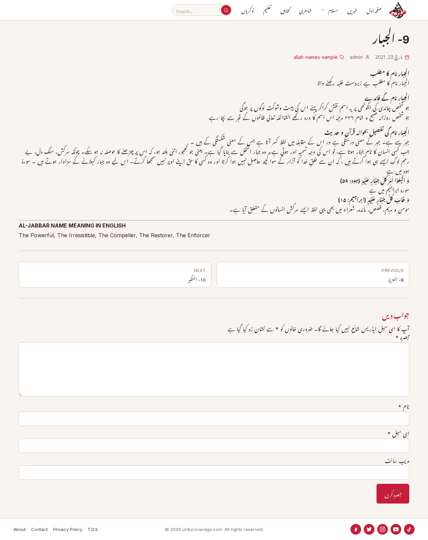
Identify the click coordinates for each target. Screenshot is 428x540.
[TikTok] (409, 529)
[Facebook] (355, 529)
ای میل (398, 434)
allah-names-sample (316, 57)
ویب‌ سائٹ (397, 461)
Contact (39, 529)
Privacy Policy (67, 529)
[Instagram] (382, 529)
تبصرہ (402, 337)
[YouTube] (396, 529)
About (19, 529)
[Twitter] (369, 529)
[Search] (226, 10)
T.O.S (93, 529)
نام (403, 406)
